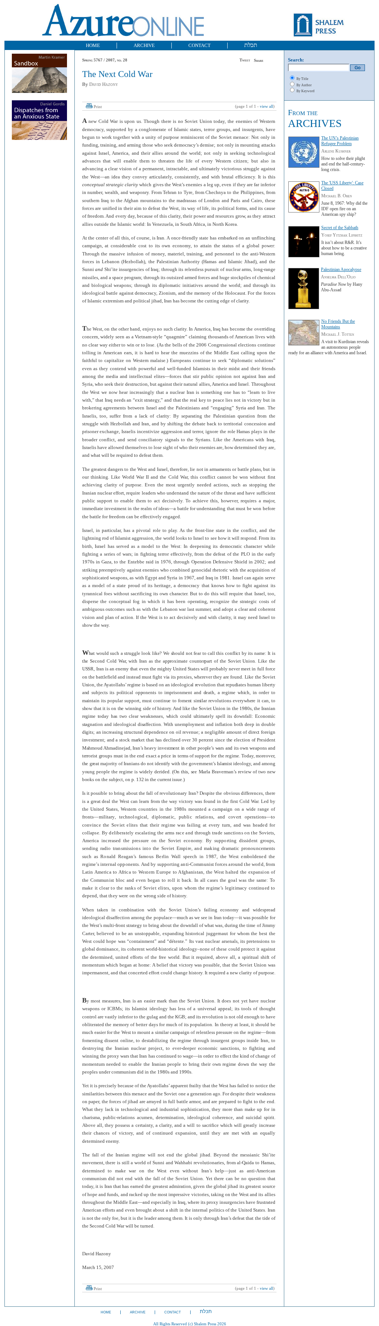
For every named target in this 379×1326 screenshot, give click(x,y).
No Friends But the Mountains (338, 324)
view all (266, 106)
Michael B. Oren (336, 195)
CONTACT (199, 45)
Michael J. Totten (337, 334)
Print (98, 107)
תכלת (250, 45)
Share (259, 60)
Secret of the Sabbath (339, 227)
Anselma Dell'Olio (338, 276)
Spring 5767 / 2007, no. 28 (104, 60)
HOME (93, 45)
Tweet (244, 60)
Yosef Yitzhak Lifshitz (341, 235)
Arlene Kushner (336, 151)
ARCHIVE (144, 45)
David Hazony (103, 84)
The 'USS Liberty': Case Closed (342, 185)
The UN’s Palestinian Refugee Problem (340, 140)
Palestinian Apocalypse (341, 269)
